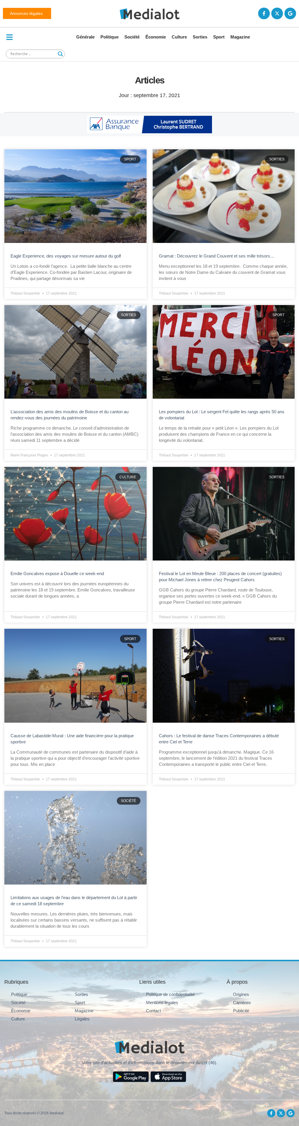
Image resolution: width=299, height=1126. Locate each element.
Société (132, 36)
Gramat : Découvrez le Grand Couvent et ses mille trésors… (216, 255)
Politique (109, 36)
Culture (179, 36)
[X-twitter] (277, 13)
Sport (219, 36)
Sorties (200, 36)
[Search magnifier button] (60, 54)
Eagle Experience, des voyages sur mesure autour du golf (66, 255)
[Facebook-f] (264, 13)
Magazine (240, 36)
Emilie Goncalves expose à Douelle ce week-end (57, 573)
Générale (85, 36)
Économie (155, 36)
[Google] (290, 13)
